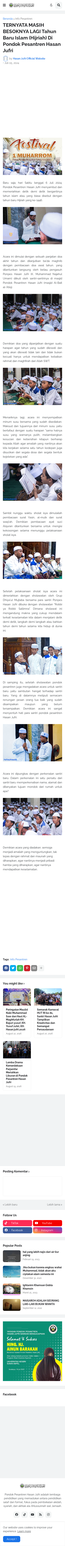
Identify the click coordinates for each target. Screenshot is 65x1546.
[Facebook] (6, 968)
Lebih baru (11, 1204)
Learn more (24, 1531)
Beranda (8, 18)
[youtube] (32, 1515)
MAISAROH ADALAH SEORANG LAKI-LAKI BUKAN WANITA (41, 1302)
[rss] (40, 1515)
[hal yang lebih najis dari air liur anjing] (12, 1256)
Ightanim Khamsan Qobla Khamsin (38, 1287)
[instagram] (48, 1515)
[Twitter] (13, 968)
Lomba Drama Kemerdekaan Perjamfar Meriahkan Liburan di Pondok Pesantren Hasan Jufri (17, 1072)
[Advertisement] (32, 101)
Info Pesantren (23, 18)
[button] (4, 5)
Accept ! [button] (12, 1539)
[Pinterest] (27, 968)
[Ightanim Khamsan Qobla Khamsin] (12, 1289)
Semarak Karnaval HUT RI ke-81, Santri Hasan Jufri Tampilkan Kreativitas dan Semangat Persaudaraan (48, 1019)
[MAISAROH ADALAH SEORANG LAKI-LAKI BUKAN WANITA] (12, 1305)
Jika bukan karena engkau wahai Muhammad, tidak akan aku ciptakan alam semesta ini (42, 1270)
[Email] (34, 968)
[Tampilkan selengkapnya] (41, 968)
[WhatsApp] (20, 968)
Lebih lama (53, 1204)
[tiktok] (24, 1515)
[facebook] (17, 1515)
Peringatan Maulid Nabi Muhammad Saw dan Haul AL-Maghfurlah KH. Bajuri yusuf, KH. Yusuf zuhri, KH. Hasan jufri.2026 (17, 1019)
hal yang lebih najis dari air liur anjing (41, 1253)
